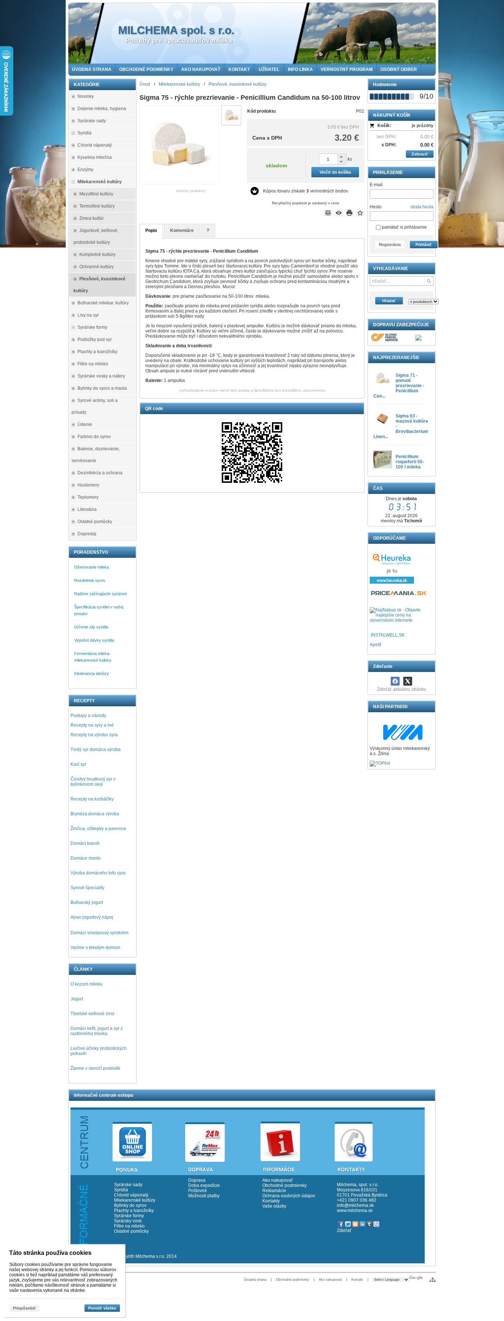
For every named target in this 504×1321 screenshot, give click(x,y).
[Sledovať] (338, 212)
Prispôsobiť (24, 1308)
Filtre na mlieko (129, 1226)
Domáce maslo (85, 858)
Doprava (197, 1180)
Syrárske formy (129, 1215)
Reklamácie (274, 1190)
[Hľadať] (429, 281)
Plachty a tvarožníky (134, 1210)
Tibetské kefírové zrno (92, 1013)
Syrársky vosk (128, 1220)
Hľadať (389, 300)
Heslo (376, 206)
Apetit (375, 644)
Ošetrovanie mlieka (91, 567)
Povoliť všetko (102, 1308)
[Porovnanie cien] (399, 595)
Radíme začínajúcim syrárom (100, 593)
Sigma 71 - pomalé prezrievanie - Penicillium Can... (398, 386)
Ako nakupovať (277, 1180)
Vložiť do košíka (335, 172)
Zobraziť (419, 154)
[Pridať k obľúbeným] (360, 212)
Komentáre (182, 230)
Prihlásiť (423, 244)
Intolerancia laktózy (91, 673)
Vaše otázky (274, 1206)
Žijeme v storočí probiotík (95, 1068)
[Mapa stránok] (432, 1279)
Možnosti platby (204, 1195)
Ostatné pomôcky (131, 1231)
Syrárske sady (128, 1184)
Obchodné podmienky (284, 1185)
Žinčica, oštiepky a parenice (98, 828)
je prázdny (423, 125)
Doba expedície (204, 1185)
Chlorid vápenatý (131, 1195)
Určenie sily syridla (91, 627)
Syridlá (121, 1189)
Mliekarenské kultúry (134, 1200)
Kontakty (271, 1201)
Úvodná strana (255, 1279)
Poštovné (197, 1190)
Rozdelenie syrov (90, 580)
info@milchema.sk (355, 1205)
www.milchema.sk (355, 1210)
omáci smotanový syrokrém (101, 932)
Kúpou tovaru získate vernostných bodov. (306, 191)
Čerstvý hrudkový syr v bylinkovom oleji (92, 781)
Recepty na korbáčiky (92, 799)
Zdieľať (344, 1230)
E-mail (376, 184)
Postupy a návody (88, 715)
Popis (151, 230)
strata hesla (422, 206)
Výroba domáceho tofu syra (97, 872)
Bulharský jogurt (86, 902)
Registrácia (390, 244)
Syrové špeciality (87, 887)
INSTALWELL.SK (388, 635)
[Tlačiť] (349, 212)
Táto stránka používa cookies (50, 1253)
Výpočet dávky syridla (94, 640)
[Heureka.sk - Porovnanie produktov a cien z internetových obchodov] (392, 582)
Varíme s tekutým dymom (95, 947)
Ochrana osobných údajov (288, 1195)
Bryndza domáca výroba (94, 813)
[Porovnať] (328, 212)
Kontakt (357, 1279)
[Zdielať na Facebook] (395, 681)
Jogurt (76, 998)
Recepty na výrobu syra (94, 734)
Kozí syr (78, 764)
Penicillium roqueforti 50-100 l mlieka (410, 462)
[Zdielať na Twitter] (407, 681)
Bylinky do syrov (130, 1205)
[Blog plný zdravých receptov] (370, 635)
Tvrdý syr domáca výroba (95, 749)
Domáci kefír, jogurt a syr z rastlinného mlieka (96, 1031)
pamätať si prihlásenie (404, 227)
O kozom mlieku (86, 984)
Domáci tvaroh (85, 843)
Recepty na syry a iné (92, 725)
